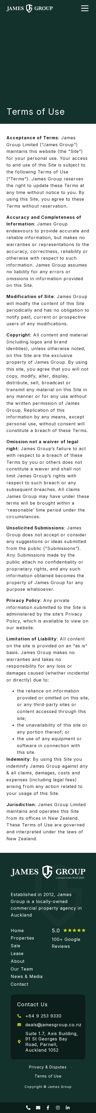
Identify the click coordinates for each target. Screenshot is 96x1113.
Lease (17, 953)
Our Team (22, 969)
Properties (22, 938)
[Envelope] (38, 1107)
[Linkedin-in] (67, 1107)
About (18, 961)
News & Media (27, 976)
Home (17, 930)
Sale (16, 945)
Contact (19, 984)
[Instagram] (58, 1107)
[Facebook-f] (48, 1107)
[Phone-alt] (28, 1107)
